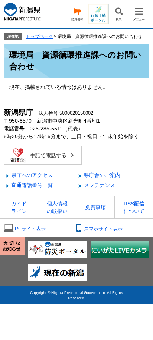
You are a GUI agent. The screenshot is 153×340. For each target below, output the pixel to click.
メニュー (139, 14)
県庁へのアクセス (32, 175)
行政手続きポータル (98, 14)
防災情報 (77, 14)
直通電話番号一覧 (32, 185)
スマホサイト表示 (103, 228)
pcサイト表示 (30, 228)
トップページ (39, 36)
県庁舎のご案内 (102, 175)
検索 (118, 14)
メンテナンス (99, 185)
